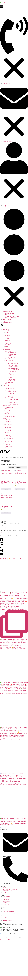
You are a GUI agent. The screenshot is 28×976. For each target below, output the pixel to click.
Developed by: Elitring (5, 939)
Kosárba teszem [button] (6, 489)
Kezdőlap (3, 457)
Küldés (2, 528)
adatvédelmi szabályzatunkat (7, 532)
